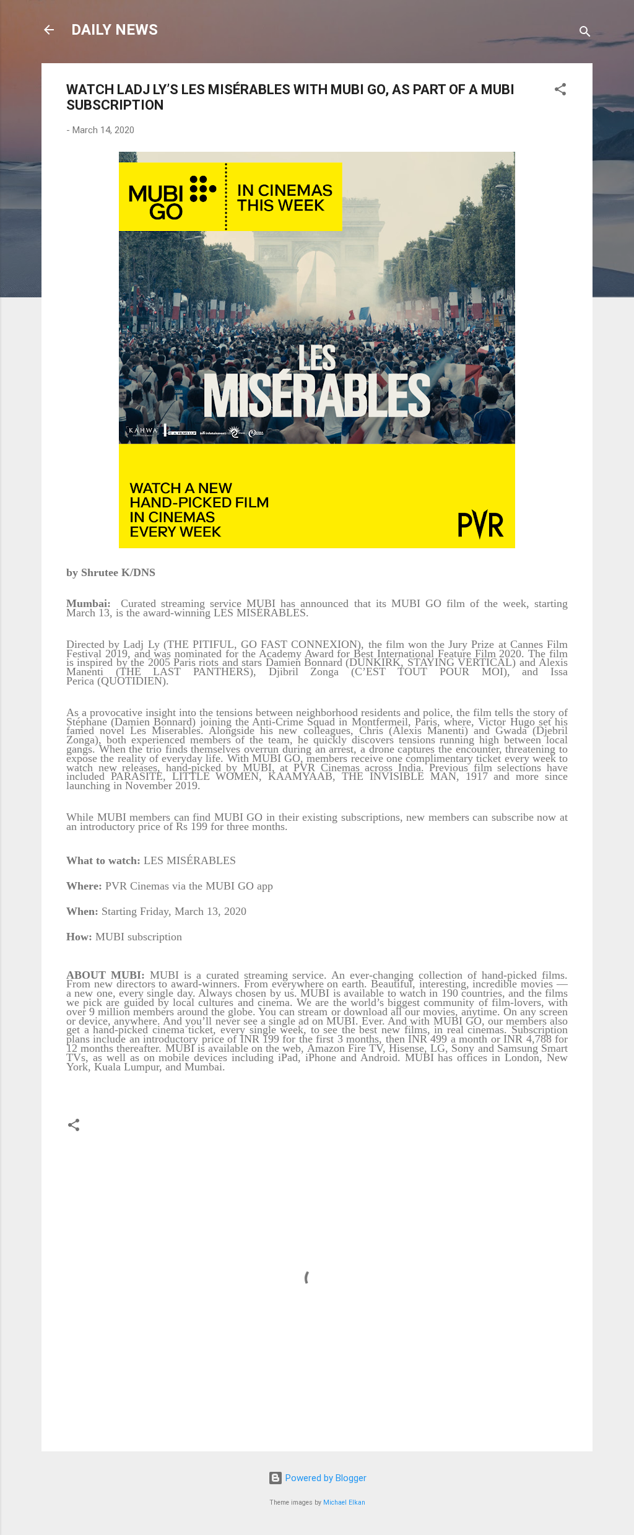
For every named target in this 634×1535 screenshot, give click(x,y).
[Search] (585, 34)
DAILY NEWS (114, 29)
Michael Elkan (344, 1502)
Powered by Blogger (325, 1478)
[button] (560, 91)
